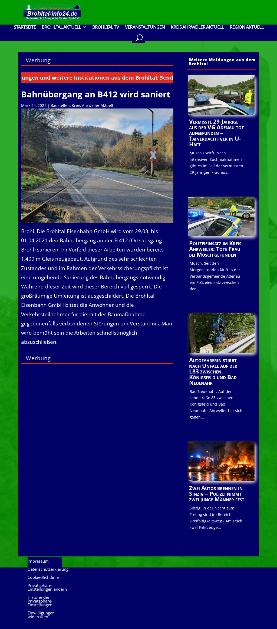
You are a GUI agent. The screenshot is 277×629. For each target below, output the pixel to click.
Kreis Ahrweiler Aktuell (197, 27)
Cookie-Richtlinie (43, 577)
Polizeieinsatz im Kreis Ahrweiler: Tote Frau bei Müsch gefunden (215, 248)
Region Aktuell (246, 27)
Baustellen (60, 105)
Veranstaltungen (145, 27)
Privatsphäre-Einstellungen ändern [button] (47, 587)
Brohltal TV (105, 27)
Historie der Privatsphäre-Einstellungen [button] (40, 601)
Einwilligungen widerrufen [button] (41, 615)
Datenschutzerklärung (48, 569)
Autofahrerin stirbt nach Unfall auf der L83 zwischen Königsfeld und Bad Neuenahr (213, 371)
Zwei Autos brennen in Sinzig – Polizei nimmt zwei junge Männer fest (216, 493)
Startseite (25, 27)
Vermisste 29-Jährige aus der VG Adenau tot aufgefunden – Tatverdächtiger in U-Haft (216, 133)
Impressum (38, 561)
